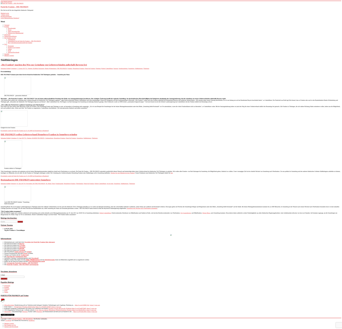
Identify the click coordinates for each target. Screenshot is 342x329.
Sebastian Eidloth (6, 68)
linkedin (21, 248)
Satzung (115, 68)
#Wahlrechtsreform (61, 310)
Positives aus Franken (14, 47)
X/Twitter (22, 245)
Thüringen (146, 68)
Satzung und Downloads (11, 326)
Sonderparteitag (123, 68)
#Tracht (56, 308)
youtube (28, 251)
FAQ (5, 44)
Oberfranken (79, 183)
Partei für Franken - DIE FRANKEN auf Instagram (22, 264)
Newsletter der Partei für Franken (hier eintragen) (39, 242)
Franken (70, 68)
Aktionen (13, 183)
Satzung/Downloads (13, 52)
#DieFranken (31, 307)
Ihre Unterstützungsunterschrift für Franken (20, 42)
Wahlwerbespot (19, 251)
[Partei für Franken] (3, 302)
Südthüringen (139, 68)
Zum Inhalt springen (6, 1)
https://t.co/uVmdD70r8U (79, 308)
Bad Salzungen (40, 68)
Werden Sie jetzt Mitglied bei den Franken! (123, 173)
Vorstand (6, 25)
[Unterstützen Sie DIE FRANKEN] (171, 235)
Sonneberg (131, 68)
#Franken (25, 307)
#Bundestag (52, 310)
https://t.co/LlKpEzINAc (79, 310)
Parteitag (98, 68)
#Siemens (25, 311)
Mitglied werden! (9, 55)
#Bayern (41, 310)
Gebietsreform (49, 138)
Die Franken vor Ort (10, 38)
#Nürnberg (39, 311)
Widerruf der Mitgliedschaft (15, 33)
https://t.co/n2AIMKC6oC (82, 305)
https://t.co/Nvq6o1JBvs (80, 311)
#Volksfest (69, 308)
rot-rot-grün (110, 183)
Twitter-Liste (24, 255)
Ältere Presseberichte (14, 31)
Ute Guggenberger (185, 213)
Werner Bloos (206, 213)
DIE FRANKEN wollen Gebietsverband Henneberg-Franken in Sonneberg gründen (39, 134)
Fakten (10, 49)
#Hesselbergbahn (9, 305)
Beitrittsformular (50, 260)
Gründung (14, 68)
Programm (11, 46)
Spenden (6, 54)
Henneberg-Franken (78, 68)
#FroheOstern (18, 307)
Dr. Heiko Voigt (50, 183)
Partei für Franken (90, 68)
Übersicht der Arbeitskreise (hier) (17, 256)
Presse (9, 30)
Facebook (22, 250)
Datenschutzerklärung (10, 36)
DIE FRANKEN (62, 68)
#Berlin (46, 310)
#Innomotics (7, 311)
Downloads (35, 258)
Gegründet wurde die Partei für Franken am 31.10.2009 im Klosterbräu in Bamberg (24, 130)
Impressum (7, 34)
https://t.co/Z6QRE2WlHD (43, 307)
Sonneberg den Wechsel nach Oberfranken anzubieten (142, 208)
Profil (9, 51)
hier (172, 173)
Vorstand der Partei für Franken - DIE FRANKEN (22, 263)
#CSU (37, 310)
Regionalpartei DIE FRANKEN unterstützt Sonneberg (25, 180)
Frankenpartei (59, 183)
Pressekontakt (12, 28)
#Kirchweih (62, 308)
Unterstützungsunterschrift (36, 261)
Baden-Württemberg (50, 68)
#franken (69, 310)
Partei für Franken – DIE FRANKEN (14, 7)
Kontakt (6, 26)
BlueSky (21, 243)
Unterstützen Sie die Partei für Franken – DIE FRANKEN (24, 41)
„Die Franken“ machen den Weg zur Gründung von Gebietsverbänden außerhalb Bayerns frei (44, 65)
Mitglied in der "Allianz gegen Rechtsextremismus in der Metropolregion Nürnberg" (10, 15)
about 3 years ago (95, 305)
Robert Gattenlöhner (107, 68)
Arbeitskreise (11, 39)
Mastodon (22, 247)
